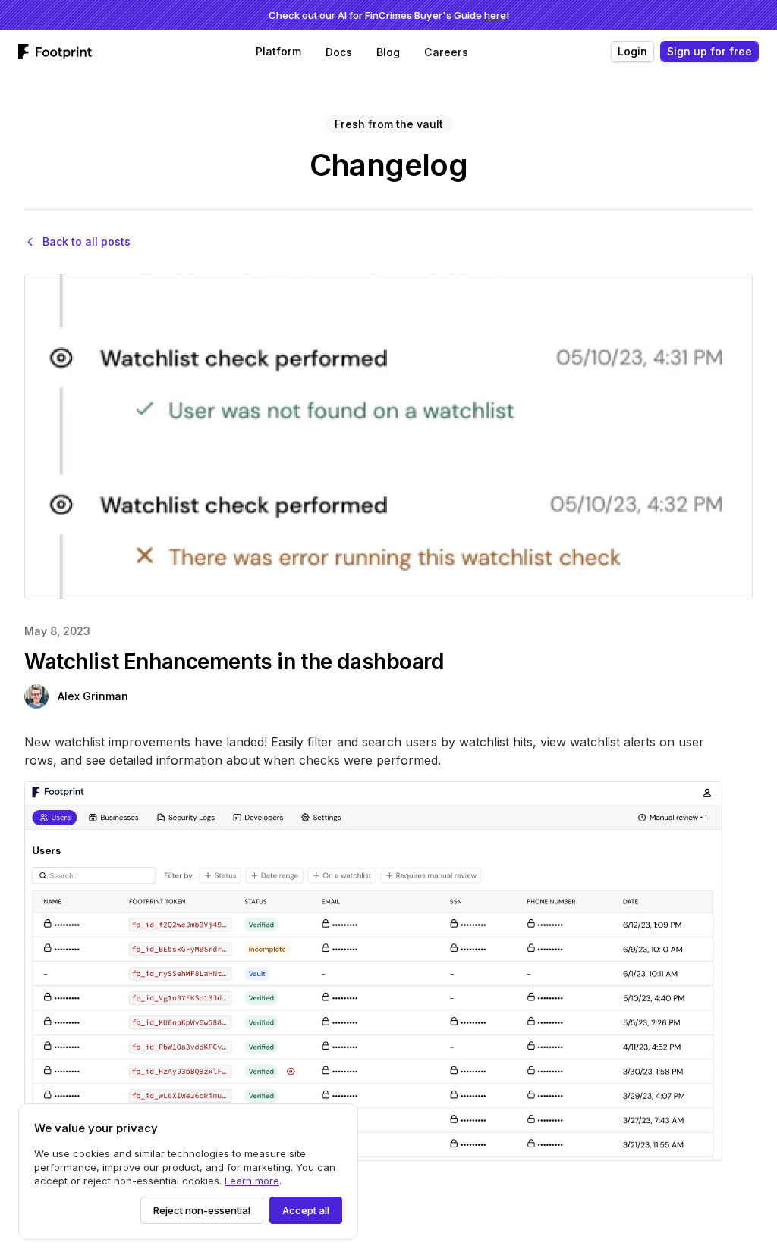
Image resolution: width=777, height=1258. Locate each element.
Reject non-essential (201, 1210)
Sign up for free (709, 51)
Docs (339, 51)
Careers (446, 51)
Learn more (252, 1181)
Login (632, 51)
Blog (388, 51)
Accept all (305, 1210)
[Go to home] (61, 51)
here (495, 15)
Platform (278, 51)
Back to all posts (86, 241)
